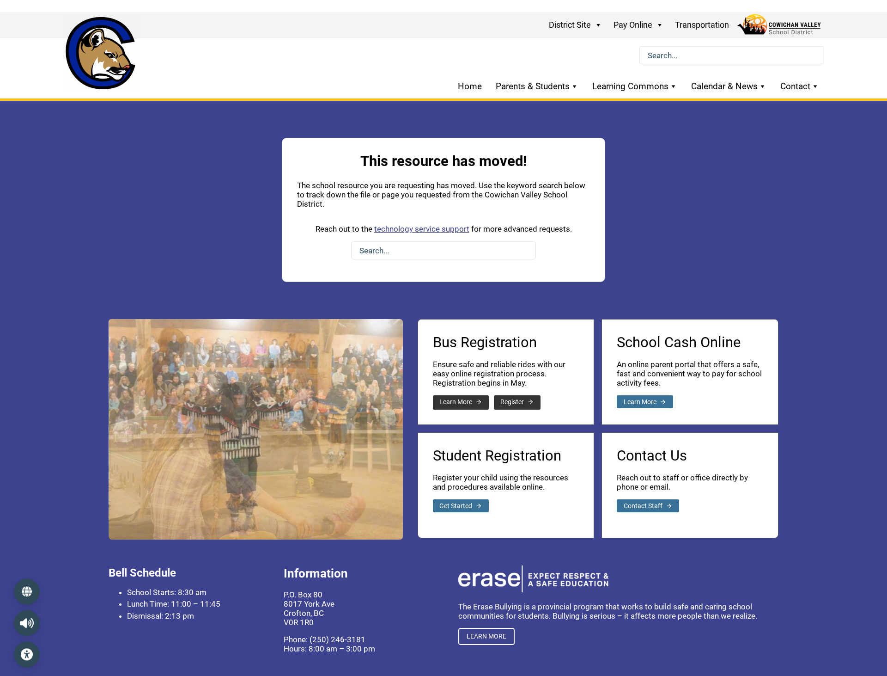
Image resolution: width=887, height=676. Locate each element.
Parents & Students (533, 86)
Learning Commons (630, 86)
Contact (795, 86)
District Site (570, 25)
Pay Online (633, 25)
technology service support (421, 229)
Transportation (702, 25)
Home (470, 86)
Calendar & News (724, 86)
